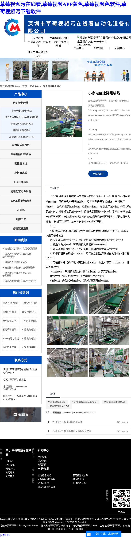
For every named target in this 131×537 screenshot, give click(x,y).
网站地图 (5, 535)
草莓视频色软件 (58, 38)
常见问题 (42, 461)
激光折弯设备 (30, 303)
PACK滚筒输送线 (21, 200)
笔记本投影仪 (30, 321)
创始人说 (10, 469)
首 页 (24, 86)
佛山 (53, 529)
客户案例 (99, 48)
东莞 (125, 526)
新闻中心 (120, 48)
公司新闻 (42, 464)
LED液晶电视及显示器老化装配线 (21, 117)
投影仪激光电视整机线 (21, 124)
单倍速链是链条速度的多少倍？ (16, 274)
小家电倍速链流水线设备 (11, 312)
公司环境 (10, 472)
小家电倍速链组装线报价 (30, 329)
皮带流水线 (20, 172)
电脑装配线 (100, 201)
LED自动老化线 (11, 338)
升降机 (21, 210)
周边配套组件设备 (21, 191)
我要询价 (98, 174)
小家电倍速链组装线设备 (114, 402)
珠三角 (74, 529)
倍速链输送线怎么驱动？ (21, 281)
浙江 (58, 529)
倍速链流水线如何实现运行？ (21, 248)
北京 (63, 529)
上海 (68, 529)
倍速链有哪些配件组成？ (20, 267)
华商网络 (65, 526)
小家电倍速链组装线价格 (58, 406)
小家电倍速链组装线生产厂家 (84, 402)
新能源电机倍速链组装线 (21, 137)
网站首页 (38, 38)
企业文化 (10, 465)
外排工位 (21, 219)
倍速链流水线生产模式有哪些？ (16, 255)
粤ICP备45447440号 (28, 526)
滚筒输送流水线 (21, 145)
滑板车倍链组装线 (22, 130)
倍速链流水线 (71, 216)
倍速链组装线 (20, 103)
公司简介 (10, 461)
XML (95, 526)
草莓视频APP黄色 (21, 154)
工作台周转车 (20, 182)
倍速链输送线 (20, 228)
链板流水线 (20, 163)
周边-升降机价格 (11, 303)
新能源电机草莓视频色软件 (11, 321)
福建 (81, 529)
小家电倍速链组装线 (51, 86)
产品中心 (79, 48)
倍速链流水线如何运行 (16, 262)
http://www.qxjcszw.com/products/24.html (79, 412)
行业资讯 (42, 457)
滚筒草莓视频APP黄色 (11, 329)
